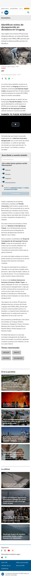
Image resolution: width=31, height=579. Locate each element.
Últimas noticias (5, 8)
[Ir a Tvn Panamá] (14, 12)
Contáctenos (4, 568)
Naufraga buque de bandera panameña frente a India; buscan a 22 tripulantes (14, 536)
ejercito (16, 352)
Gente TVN (4, 562)
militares (6, 358)
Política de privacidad (22, 562)
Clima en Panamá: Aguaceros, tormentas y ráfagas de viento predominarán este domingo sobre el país (14, 500)
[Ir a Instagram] (5, 550)
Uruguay (6, 352)
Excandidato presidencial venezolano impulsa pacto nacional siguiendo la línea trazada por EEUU (13, 455)
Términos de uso (6, 565)
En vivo (27, 8)
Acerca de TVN (20, 565)
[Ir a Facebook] (2, 550)
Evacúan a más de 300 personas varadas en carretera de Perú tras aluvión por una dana (14, 385)
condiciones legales (16, 187)
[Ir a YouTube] (9, 550)
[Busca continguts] (28, 12)
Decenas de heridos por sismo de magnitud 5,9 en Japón (14, 485)
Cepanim (21, 8)
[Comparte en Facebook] (2, 78)
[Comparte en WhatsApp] (9, 78)
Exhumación (18, 358)
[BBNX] (2, 574)
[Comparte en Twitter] (5, 78)
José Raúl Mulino (14, 8)
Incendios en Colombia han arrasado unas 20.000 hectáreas (15, 405)
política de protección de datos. (16, 188)
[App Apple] (2, 557)
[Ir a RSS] (13, 550)
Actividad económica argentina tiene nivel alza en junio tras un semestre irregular (15, 439)
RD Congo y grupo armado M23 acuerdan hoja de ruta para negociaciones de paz (15, 519)
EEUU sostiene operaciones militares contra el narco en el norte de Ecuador (14, 421)
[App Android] (6, 557)
